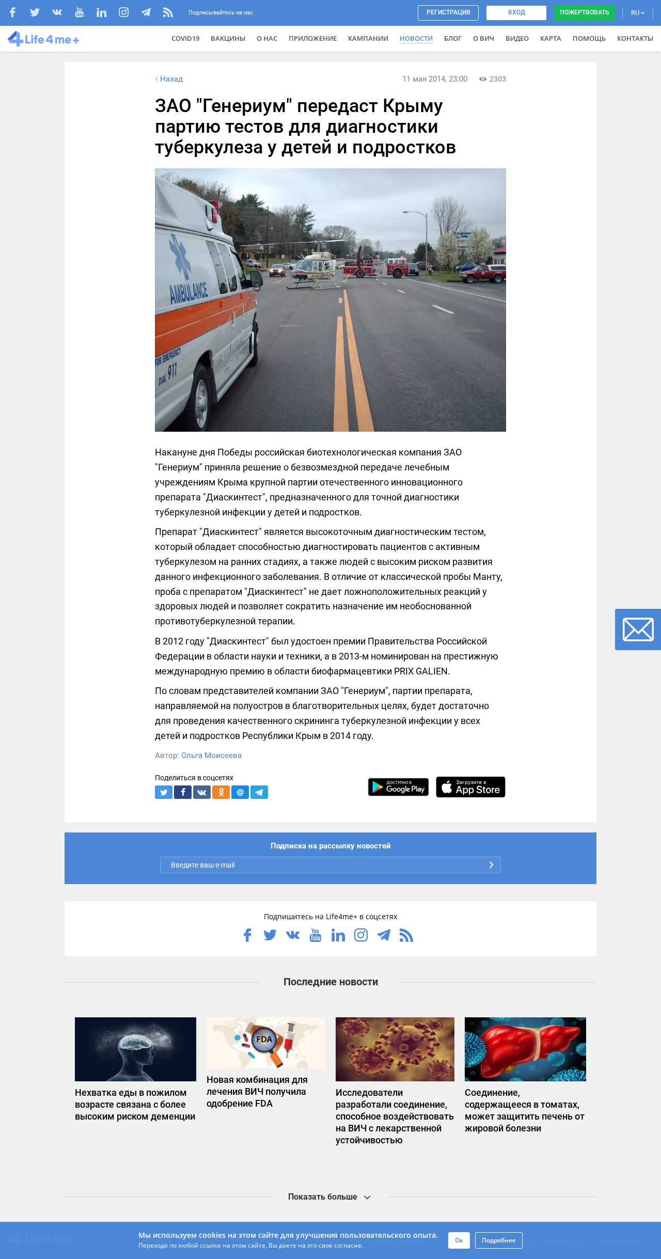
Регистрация (448, 12)
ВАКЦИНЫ (228, 38)
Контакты (635, 38)
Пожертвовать (584, 12)
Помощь (589, 38)
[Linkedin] (107, 14)
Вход (516, 12)
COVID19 (185, 38)
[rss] (168, 14)
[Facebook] (18, 14)
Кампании (368, 38)
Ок (459, 1240)
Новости (416, 38)
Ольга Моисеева (211, 755)
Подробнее (499, 1240)
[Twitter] (40, 14)
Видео (517, 38)
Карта (550, 38)
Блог (453, 38)
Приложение (313, 38)
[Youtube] (84, 14)
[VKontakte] (62, 14)
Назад (171, 79)
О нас (267, 38)
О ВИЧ (483, 38)
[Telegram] (151, 14)
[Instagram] (129, 14)
